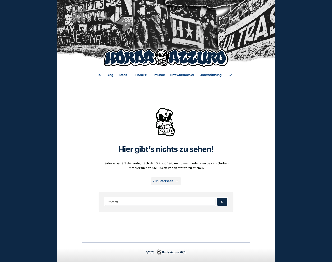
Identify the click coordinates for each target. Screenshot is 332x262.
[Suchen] (222, 202)
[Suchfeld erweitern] (230, 75)
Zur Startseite (163, 181)
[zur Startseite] (99, 74)
